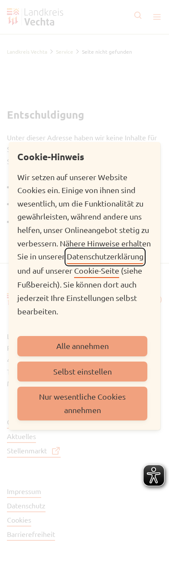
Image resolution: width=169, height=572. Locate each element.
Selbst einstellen (82, 371)
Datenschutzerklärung (105, 256)
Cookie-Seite (96, 270)
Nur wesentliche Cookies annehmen (82, 403)
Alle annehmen (82, 345)
